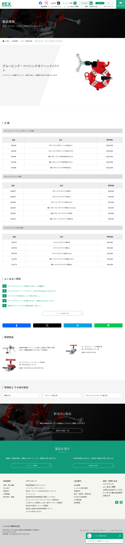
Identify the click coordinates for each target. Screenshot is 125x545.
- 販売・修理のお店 (109, 481)
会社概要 (77, 485)
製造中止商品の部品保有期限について (39, 508)
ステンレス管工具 (51, 395)
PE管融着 (6, 494)
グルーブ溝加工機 (26, 41)
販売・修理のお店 (91, 6)
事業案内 (77, 491)
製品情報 (44, 6)
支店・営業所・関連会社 (82, 494)
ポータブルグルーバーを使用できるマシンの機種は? (26, 286)
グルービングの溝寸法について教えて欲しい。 (24, 296)
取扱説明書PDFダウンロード (36, 485)
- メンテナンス (108, 484)
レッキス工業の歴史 (81, 488)
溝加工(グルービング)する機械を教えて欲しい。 (25, 305)
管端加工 (6, 491)
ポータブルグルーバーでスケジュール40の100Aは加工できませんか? (32, 291)
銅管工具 (7, 395)
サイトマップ (84, 530)
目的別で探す (93, 465)
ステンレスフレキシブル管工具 (96, 395)
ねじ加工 (6, 488)
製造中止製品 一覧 (62, 430)
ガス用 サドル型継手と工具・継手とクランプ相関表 (44, 502)
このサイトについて (116, 530)
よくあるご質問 (73, 6)
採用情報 (77, 502)
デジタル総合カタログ (34, 511)
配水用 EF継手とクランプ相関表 (37, 505)
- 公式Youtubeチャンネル (112, 489)
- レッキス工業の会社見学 (112, 492)
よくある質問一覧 (62, 313)
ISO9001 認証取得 (80, 497)
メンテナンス (56, 6)
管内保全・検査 (8, 497)
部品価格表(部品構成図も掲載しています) (40, 497)
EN (108, 3)
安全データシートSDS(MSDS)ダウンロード (41, 491)
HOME (7, 41)
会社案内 (53, 3)
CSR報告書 (78, 500)
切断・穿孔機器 (8, 485)
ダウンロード (108, 6)
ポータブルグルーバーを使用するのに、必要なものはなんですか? (31, 301)
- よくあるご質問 (108, 486)
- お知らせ (106, 495)
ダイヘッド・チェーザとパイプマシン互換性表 (42, 500)
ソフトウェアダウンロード (35, 488)
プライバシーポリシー (99, 530)
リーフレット (30, 494)
